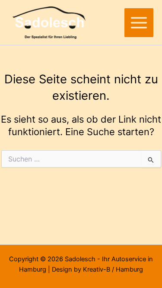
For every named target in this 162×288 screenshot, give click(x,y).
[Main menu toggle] (138, 22)
